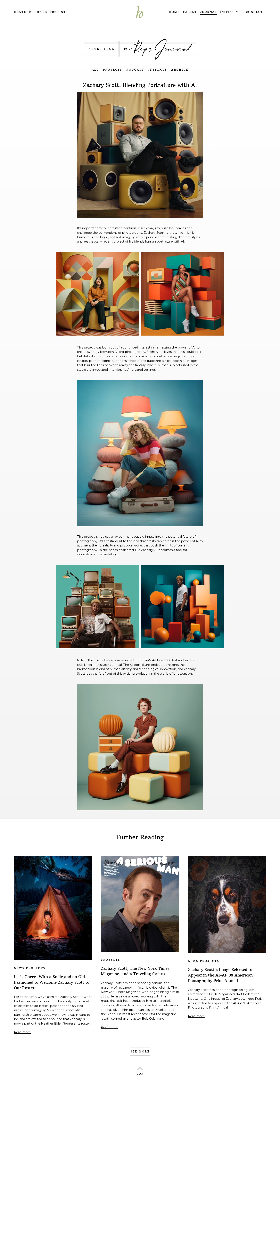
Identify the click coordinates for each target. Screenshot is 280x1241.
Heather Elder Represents (41, 12)
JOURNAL (208, 12)
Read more (22, 1032)
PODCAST (135, 69)
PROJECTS (113, 69)
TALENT (190, 12)
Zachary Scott (154, 233)
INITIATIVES (231, 12)
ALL (95, 69)
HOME (174, 12)
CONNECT (254, 12)
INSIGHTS (157, 69)
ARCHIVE (179, 69)
